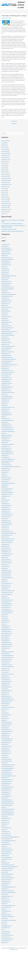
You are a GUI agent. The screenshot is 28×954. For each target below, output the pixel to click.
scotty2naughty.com (6, 586)
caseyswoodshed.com (6, 701)
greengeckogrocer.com (6, 448)
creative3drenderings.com (7, 738)
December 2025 (4, 140)
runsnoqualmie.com (5, 792)
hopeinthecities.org (5, 507)
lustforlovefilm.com (5, 566)
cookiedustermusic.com (6, 664)
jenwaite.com (4, 903)
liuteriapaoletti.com (5, 653)
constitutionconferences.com (7, 707)
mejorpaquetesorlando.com (7, 429)
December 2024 (5, 153)
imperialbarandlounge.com (7, 387)
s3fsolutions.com (5, 368)
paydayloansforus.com (6, 281)
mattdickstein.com (5, 748)
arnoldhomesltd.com (5, 381)
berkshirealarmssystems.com (7, 407)
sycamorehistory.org (5, 833)
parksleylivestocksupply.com (7, 492)
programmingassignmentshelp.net (8, 275)
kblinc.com (3, 416)
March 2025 (4, 147)
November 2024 (5, 155)
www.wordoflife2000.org (6, 396)
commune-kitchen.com (6, 562)
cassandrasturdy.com (6, 512)
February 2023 (4, 199)
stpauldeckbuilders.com (6, 788)
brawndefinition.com (5, 551)
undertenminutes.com (6, 264)
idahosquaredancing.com (6, 398)
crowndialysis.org (5, 457)
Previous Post (14, 121)
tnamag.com (4, 720)
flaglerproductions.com (6, 549)
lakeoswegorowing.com (6, 914)
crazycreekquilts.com (6, 555)
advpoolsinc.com (5, 694)
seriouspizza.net (4, 712)
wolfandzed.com (5, 824)
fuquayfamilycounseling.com (7, 916)
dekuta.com (4, 825)
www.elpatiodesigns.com (6, 857)
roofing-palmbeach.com (6, 377)
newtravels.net (4, 279)
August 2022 (4, 211)
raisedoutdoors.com (5, 388)
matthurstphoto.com (5, 883)
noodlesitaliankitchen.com (7, 296)
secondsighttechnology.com (7, 444)
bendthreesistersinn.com (6, 659)
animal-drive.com (5, 718)
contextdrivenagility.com (6, 594)
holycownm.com (5, 672)
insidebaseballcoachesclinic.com (8, 887)
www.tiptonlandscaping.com (7, 812)
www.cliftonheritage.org (6, 805)
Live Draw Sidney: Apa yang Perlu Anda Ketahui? (12, 223)
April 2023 (3, 194)
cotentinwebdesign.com (6, 348)
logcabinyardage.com (6, 742)
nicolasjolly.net (4, 568)
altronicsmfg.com (5, 272)
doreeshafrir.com (5, 588)
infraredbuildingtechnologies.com (8, 359)
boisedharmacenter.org (6, 494)
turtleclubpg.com (5, 675)
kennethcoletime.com (6, 607)
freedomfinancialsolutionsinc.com (8, 775)
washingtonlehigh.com (6, 818)
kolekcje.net (4, 474)
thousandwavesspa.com (6, 681)
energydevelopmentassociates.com (9, 364)
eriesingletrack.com (5, 418)
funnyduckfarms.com (6, 901)
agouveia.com (4, 918)
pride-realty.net (4, 894)
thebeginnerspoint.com (6, 522)
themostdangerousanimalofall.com (9, 533)
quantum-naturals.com (6, 875)
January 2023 (4, 201)
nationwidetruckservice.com (7, 674)
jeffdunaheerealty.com (6, 772)
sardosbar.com (4, 403)
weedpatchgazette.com (6, 414)
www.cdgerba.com (5, 862)
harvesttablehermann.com (7, 361)
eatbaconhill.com (5, 274)
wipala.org (3, 498)
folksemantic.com (5, 401)
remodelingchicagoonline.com (7, 809)
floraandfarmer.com (5, 366)
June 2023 (3, 190)
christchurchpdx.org (5, 559)
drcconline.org (4, 688)
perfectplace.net (5, 481)
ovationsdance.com (5, 470)
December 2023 (5, 178)
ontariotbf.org (4, 290)
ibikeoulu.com (4, 596)
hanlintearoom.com (5, 899)
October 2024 (4, 157)
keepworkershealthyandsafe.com (8, 294)
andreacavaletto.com (6, 490)
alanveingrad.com (5, 636)
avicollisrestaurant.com (6, 687)
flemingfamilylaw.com (6, 911)
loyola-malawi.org (5, 500)
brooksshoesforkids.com (6, 722)
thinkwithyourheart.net (6, 390)
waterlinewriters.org (5, 733)
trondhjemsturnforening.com (7, 868)
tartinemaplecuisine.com (6, 612)
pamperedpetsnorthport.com (7, 420)
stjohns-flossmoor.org (6, 661)
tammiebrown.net (5, 622)
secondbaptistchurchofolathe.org (8, 920)
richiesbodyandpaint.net (6, 249)
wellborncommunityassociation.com (9, 331)
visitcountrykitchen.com (6, 633)
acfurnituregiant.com (6, 262)
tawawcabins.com (5, 399)
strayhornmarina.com (6, 548)
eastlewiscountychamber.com (8, 538)
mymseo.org (4, 922)
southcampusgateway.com (7, 327)
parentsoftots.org (5, 737)
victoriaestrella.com (5, 679)
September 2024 (5, 159)
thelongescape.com (5, 625)
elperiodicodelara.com (6, 248)
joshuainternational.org (6, 759)
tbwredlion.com (4, 872)
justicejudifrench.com (6, 601)
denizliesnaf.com (5, 705)
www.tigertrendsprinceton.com (8, 764)
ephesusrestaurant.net (6, 851)
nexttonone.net (4, 755)
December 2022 (4, 203)
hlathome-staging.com (6, 450)
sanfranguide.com (5, 525)
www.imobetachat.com (6, 746)
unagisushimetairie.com (6, 299)
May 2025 (3, 142)
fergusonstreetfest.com (6, 879)
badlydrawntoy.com (5, 749)
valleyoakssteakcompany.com (8, 699)
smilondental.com (5, 438)
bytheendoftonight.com (6, 505)
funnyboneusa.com (5, 662)
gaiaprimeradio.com (5, 620)
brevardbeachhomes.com (7, 370)
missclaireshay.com (5, 244)
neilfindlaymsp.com (5, 685)
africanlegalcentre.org (6, 572)
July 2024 (3, 163)
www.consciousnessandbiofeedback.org (10, 837)
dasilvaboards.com (5, 544)
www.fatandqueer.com (6, 783)
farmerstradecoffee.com (6, 740)
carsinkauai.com (5, 888)
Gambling (4, 18)
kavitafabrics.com (5, 668)
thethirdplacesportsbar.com (7, 850)
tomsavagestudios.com (6, 464)
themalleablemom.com (6, 605)
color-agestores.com (5, 496)
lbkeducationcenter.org (6, 477)
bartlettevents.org (5, 340)
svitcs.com (3, 711)
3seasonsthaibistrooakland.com (8, 483)
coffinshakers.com (5, 598)
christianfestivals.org (6, 631)
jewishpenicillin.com (5, 462)
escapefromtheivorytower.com (8, 372)
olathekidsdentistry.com (6, 425)
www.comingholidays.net (6, 524)
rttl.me (2, 929)
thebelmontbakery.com (6, 283)
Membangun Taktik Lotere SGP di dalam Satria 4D (12, 231)
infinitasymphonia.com (6, 570)
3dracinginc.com (5, 529)
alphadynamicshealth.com (7, 896)
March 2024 (4, 172)
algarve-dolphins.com (6, 635)
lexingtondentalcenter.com (7, 453)
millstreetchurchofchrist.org (7, 890)
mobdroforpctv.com (5, 511)
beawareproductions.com (7, 592)
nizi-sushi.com (4, 616)
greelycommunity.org (6, 575)
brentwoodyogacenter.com (7, 811)
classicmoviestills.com (6, 516)
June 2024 (3, 165)
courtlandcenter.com (6, 683)
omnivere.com (4, 266)
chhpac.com (4, 924)
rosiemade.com (4, 422)
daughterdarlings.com (6, 253)
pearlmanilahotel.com (6, 311)
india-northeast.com (5, 375)
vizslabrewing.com (5, 409)
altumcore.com (4, 716)
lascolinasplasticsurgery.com (7, 803)
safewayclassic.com (5, 285)
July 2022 (3, 213)
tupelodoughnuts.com (6, 424)
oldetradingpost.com (5, 349)
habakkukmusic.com (5, 753)
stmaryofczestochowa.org (7, 599)
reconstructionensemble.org (7, 666)
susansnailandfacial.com (6, 761)
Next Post (14, 123)
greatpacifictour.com (6, 677)
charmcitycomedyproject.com (8, 590)
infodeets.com (4, 255)
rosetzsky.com (4, 579)
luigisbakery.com (5, 820)
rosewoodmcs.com (5, 831)
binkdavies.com (4, 557)
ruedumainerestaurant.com (7, 577)
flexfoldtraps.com (5, 777)
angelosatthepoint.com (6, 696)
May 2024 (3, 167)
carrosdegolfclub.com (6, 362)
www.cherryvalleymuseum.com (8, 346)
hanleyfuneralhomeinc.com (7, 427)
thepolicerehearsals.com (6, 535)
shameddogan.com (5, 735)
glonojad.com (4, 581)
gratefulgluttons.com (6, 509)
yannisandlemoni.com (6, 412)
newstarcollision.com (6, 440)
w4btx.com (3, 433)
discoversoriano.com (6, 520)
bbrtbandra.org (4, 305)
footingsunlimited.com (6, 790)
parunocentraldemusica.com (7, 864)
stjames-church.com (5, 585)
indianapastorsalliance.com (7, 698)
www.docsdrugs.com (6, 794)
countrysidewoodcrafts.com (7, 287)
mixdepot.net (4, 829)
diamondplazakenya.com (6, 870)
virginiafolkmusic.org (5, 468)
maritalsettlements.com (6, 642)
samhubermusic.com (6, 940)
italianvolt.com (4, 405)
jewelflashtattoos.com (6, 301)
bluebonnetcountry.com (6, 307)
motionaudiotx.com (5, 927)
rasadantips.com (5, 268)
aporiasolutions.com (5, 725)
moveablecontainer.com (6, 342)
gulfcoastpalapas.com (6, 729)
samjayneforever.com (6, 881)
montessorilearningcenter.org (7, 877)
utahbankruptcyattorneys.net (7, 392)
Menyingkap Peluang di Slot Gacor (8, 229)
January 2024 (4, 176)
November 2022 (4, 205)
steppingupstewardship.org (7, 814)
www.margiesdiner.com (6, 796)
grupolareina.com (5, 344)
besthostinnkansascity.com (7, 935)
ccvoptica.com (4, 816)
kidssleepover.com (5, 277)
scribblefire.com (4, 485)
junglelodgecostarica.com (7, 629)
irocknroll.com (4, 394)
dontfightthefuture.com (6, 379)
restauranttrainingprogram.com (8, 459)
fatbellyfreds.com (5, 855)
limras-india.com (5, 246)
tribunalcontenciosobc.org (7, 540)
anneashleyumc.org (5, 785)
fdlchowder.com (4, 798)
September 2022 (5, 209)
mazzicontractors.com (6, 848)
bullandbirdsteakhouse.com (7, 801)
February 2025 (4, 149)
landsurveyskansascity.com (7, 787)
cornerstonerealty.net (6, 835)
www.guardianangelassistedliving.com (9, 866)
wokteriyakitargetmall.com (7, 451)
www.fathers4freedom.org (7, 766)
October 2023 (4, 182)
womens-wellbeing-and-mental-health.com (10, 466)
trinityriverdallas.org (5, 479)
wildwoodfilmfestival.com (6, 333)
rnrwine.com (4, 912)
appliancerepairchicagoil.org (7, 288)
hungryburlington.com (6, 609)
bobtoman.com (4, 314)
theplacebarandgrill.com (6, 690)
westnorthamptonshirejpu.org (7, 335)
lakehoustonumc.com (6, 751)
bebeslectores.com (21, 5)
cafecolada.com (4, 518)
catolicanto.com (4, 475)
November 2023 (5, 180)
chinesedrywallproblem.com (7, 657)
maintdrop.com (4, 312)
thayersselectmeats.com (6, 724)
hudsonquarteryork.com (6, 859)
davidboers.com (4, 744)
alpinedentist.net (5, 320)
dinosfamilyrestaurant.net (7, 357)
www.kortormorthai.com (6, 781)
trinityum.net (4, 846)
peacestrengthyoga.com (6, 774)
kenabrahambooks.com (6, 561)
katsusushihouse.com (6, 574)
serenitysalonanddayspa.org (7, 259)
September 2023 (5, 184)
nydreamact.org (4, 298)
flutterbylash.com (5, 898)
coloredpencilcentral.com (7, 383)
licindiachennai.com (5, 251)
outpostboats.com (5, 503)
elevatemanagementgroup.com (8, 905)
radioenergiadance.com (6, 322)
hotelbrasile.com (5, 337)
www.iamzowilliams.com (6, 838)
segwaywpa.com (5, 727)
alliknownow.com (5, 537)
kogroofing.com (4, 318)
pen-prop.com (4, 762)
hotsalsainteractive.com (6, 257)
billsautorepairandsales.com (7, 874)
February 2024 (4, 174)
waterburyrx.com (5, 692)
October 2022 (4, 207)
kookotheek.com (5, 324)
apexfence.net (4, 942)
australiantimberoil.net (6, 355)
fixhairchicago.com (5, 703)
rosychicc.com (4, 501)
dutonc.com (4, 624)
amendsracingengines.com (7, 779)
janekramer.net (4, 614)
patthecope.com (5, 709)
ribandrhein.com (4, 472)
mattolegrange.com (5, 627)
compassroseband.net (6, 714)
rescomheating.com (5, 931)
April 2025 (3, 145)
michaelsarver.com (5, 446)
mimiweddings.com (5, 933)
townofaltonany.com (5, 648)
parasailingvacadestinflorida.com (8, 892)
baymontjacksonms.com (6, 646)
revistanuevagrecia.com (6, 583)
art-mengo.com (4, 618)
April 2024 (3, 170)
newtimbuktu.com (5, 270)
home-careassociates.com (7, 488)
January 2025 (4, 151)
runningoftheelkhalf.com (6, 770)
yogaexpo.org (4, 487)
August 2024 (4, 161)
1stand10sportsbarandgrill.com (8, 431)
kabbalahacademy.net (6, 437)
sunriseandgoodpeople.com (7, 655)
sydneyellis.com (4, 455)
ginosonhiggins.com (5, 638)
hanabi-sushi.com (5, 822)
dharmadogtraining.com (6, 925)
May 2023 (3, 192)
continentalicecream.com (7, 553)
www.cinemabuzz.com (6, 827)
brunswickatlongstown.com (7, 611)
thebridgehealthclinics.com (7, 731)
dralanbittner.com (5, 411)
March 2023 (4, 197)
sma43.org (3, 807)
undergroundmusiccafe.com (7, 938)
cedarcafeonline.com (6, 261)
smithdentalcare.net (5, 936)
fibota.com (3, 861)
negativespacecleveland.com (7, 651)
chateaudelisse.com (5, 329)
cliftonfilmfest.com (5, 385)
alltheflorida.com (5, 885)
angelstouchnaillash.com (6, 435)
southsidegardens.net (6, 844)
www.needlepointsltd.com (7, 799)
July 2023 (3, 188)
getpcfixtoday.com (5, 303)
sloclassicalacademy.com (7, 542)
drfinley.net (3, 909)
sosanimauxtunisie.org (6, 316)
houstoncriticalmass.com (6, 531)
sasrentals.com (4, 442)
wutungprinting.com (5, 640)
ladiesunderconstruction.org (7, 351)
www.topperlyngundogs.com (7, 768)
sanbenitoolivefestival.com (7, 514)
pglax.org (3, 649)
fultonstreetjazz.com (5, 338)
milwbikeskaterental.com (6, 644)
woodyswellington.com (6, 853)
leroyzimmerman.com (6, 907)
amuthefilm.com (4, 564)
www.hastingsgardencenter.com (8, 840)
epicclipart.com (4, 309)
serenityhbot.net (5, 757)
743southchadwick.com (6, 374)
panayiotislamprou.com (6, 325)
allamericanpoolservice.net (7, 461)
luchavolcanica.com (5, 670)
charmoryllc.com (5, 527)
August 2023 (4, 186)
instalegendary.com (5, 292)
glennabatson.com (5, 546)
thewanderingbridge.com (6, 603)
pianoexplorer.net (5, 842)
